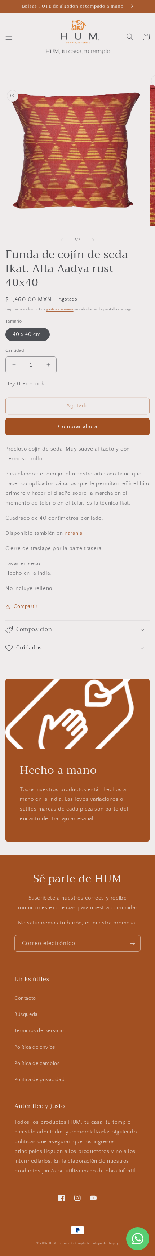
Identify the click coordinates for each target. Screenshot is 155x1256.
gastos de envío (60, 309)
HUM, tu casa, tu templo (67, 1243)
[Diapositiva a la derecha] (93, 240)
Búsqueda (26, 1014)
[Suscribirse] (132, 943)
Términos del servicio (39, 1031)
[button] (9, 37)
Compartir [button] (25, 606)
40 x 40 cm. (27, 334)
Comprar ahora (77, 426)
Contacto (25, 998)
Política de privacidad (39, 1080)
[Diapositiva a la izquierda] (62, 240)
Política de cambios (36, 1063)
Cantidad (14, 350)
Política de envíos (34, 1047)
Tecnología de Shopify (103, 1243)
